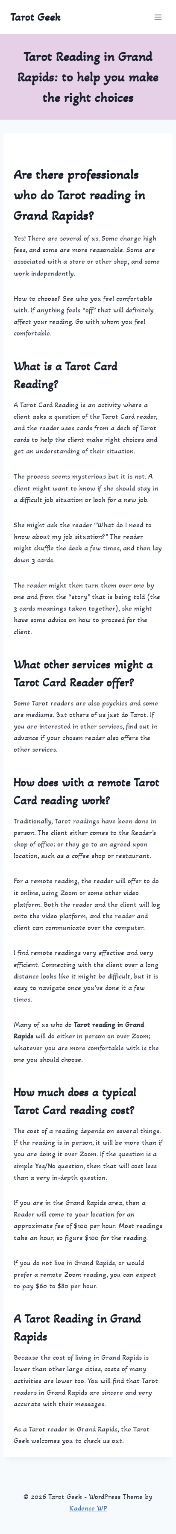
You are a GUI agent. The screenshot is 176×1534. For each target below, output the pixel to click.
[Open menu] (158, 17)
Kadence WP (88, 1508)
